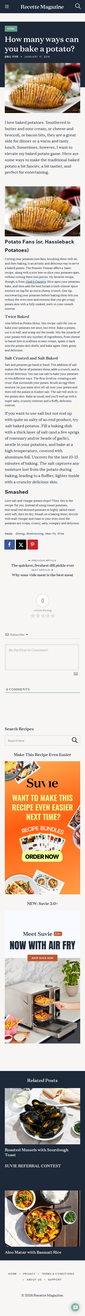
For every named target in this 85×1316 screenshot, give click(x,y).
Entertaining (34, 533)
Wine (60, 533)
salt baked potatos (22, 425)
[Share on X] (21, 545)
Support (55, 1279)
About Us (34, 1279)
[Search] (78, 6)
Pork (10, 28)
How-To (50, 533)
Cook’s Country (36, 281)
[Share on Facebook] (10, 545)
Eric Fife (12, 56)
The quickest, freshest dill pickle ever (42, 565)
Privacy (29, 1273)
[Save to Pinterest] (33, 545)
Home (12, 1273)
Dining (20, 533)
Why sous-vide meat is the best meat (42, 574)
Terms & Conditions (58, 1273)
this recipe (48, 323)
